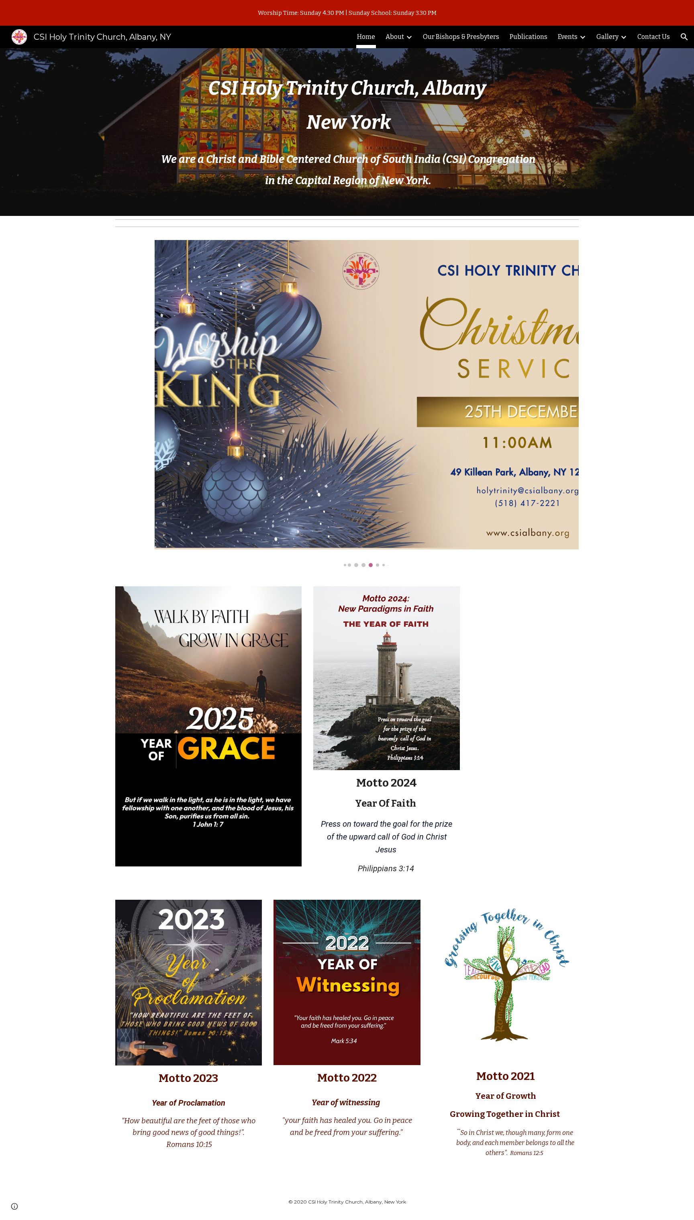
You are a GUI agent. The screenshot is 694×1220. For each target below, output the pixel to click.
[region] (347, 13)
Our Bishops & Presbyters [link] (461, 37)
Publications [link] (528, 37)
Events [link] (568, 37)
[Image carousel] (367, 403)
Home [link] (366, 37)
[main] (347, 109)
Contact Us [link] (653, 37)
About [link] (395, 37)
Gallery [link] (607, 37)
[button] (684, 37)
